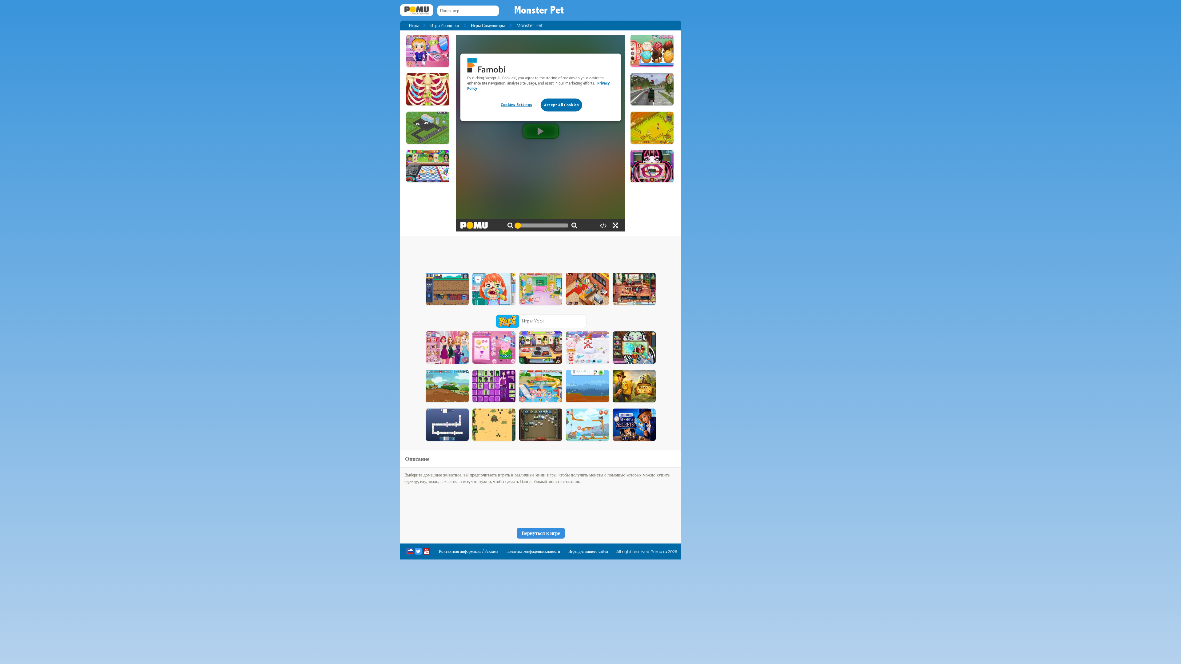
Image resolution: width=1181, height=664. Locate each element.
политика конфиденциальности (533, 551)
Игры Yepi (533, 321)
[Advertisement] (541, 253)
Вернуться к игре (541, 533)
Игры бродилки (444, 25)
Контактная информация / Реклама (468, 551)
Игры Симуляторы (488, 25)
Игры (414, 25)
